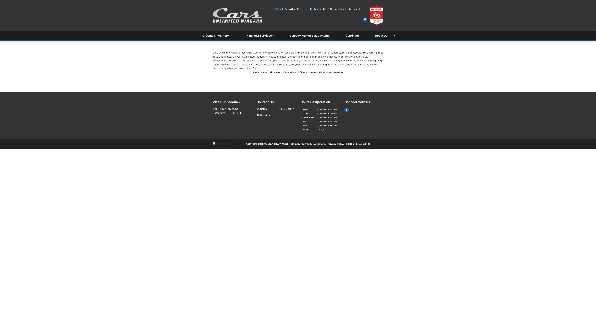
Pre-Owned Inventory (214, 35)
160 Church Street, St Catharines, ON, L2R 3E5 (334, 9)
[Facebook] (365, 19)
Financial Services (259, 35)
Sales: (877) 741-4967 (287, 9)
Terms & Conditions (314, 143)
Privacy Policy (335, 143)
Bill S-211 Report (356, 143)
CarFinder (352, 35)
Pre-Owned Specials (255, 60)
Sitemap (295, 143)
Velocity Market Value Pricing (310, 35)
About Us (381, 35)
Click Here (289, 72)
